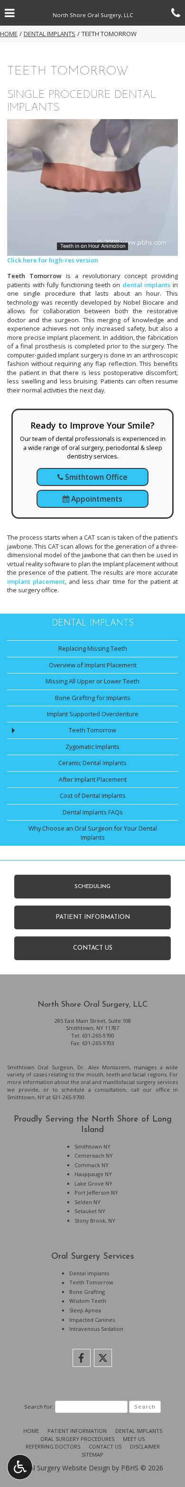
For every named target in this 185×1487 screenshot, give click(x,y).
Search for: (39, 1406)
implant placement (36, 581)
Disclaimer (145, 1446)
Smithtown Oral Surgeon (40, 1067)
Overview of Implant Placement (93, 665)
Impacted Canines (92, 1319)
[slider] (91, 248)
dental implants (146, 285)
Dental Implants (49, 33)
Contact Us (105, 1446)
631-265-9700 (98, 1035)
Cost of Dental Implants (93, 795)
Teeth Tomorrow (92, 730)
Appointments (95, 499)
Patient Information (77, 1430)
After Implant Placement (93, 779)
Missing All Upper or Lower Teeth (92, 681)
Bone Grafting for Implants (92, 697)
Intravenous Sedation (96, 1328)
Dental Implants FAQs (93, 812)
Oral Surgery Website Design (66, 1467)
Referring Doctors (53, 1446)
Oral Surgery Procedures (77, 1438)
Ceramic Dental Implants (92, 762)
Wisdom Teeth (87, 1300)
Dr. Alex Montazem (103, 1067)
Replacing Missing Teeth (92, 648)
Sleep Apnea (85, 1310)
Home (9, 33)
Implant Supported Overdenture (93, 714)
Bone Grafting (87, 1291)
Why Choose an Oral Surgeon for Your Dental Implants (92, 833)
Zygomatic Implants (92, 746)
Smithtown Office (95, 477)
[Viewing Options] (20, 1467)
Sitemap (92, 1454)
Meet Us (134, 1438)
